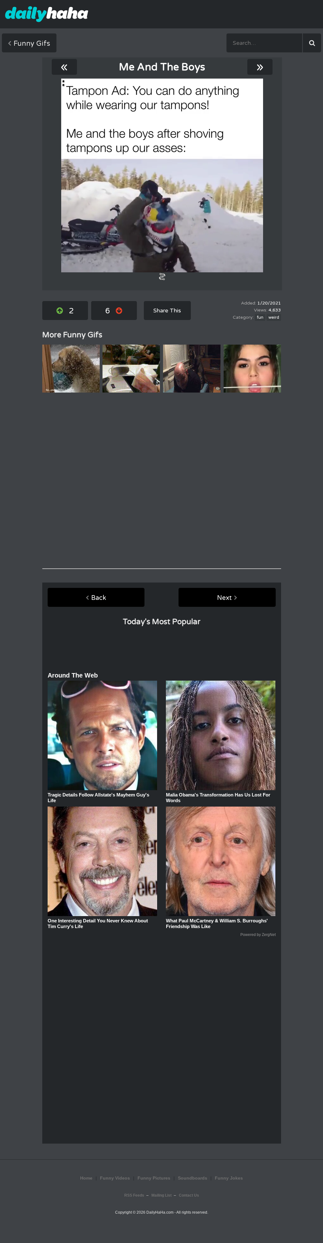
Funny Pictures (154, 1178)
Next (224, 598)
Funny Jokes (229, 1178)
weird (273, 317)
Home (86, 1178)
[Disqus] (161, 480)
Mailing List (161, 1195)
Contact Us (189, 1195)
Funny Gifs (32, 43)
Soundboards (192, 1178)
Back (98, 598)
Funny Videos (115, 1178)
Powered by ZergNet (258, 934)
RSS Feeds (134, 1195)
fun (260, 317)
